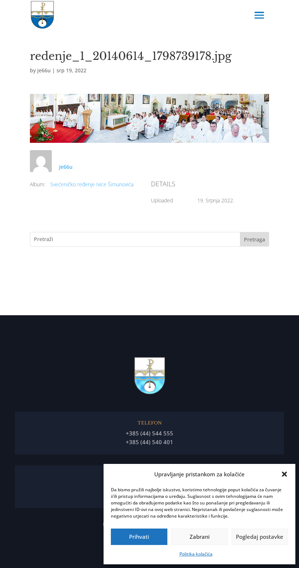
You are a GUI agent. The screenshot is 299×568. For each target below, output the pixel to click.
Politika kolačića (196, 554)
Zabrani (200, 536)
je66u (44, 70)
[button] (284, 474)
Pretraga (254, 239)
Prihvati (139, 536)
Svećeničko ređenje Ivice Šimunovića (91, 184)
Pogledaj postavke (259, 536)
